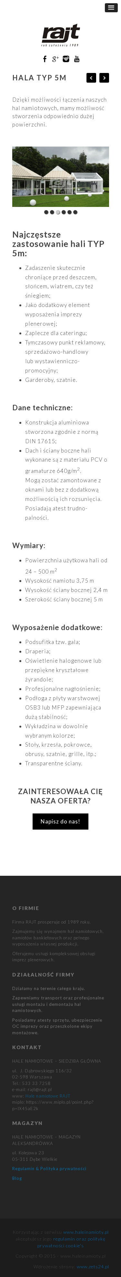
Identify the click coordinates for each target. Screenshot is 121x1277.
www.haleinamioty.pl (86, 1232)
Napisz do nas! (60, 821)
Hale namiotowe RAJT (47, 1095)
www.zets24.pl (93, 1266)
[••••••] (60, 177)
